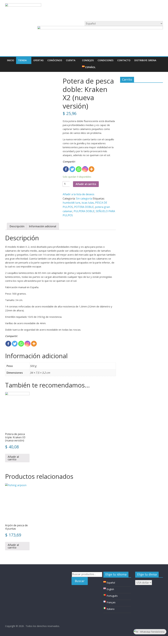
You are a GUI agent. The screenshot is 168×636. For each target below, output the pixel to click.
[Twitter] (72, 169)
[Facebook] (66, 169)
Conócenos (54, 60)
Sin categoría (84, 198)
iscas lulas (88, 202)
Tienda (22, 60)
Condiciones (105, 60)
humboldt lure (71, 202)
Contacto (123, 60)
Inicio (10, 60)
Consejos (88, 60)
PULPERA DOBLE (84, 211)
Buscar (79, 581)
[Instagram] (85, 169)
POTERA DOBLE (84, 207)
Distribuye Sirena (145, 60)
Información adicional (42, 226)
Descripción (17, 226)
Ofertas (38, 60)
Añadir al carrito (86, 184)
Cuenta (70, 60)
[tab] (17, 226)
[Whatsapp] (79, 169)
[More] (91, 169)
